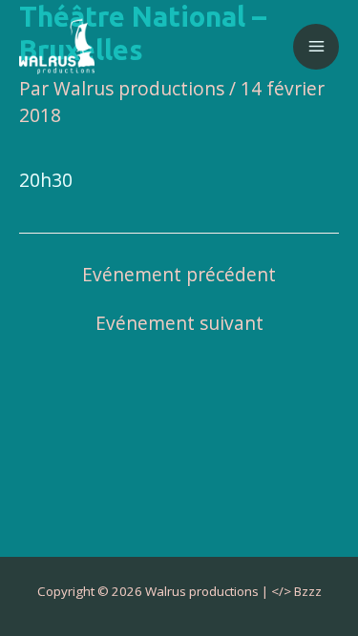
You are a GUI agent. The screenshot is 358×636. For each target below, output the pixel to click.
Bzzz (308, 591)
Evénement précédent (179, 275)
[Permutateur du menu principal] (316, 47)
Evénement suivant (179, 324)
